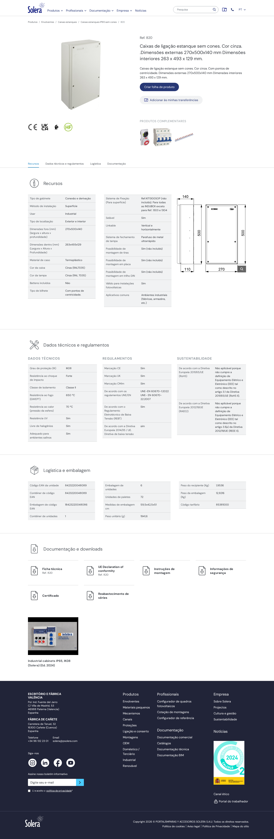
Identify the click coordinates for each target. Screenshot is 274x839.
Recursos (33, 163)
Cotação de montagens (173, 712)
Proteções (130, 725)
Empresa (123, 11)
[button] (232, 9)
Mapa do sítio (240, 826)
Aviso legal (193, 826)
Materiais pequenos (136, 707)
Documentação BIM (170, 755)
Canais (127, 719)
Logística (95, 163)
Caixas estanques (67, 22)
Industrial (129, 760)
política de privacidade (59, 790)
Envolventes (47, 22)
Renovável (130, 766)
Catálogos (164, 743)
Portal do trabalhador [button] (232, 801)
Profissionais (74, 11)
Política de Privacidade (216, 826)
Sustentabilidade (225, 719)
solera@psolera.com (65, 741)
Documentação (99, 11)
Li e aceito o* (52, 790)
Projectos (220, 707)
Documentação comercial (174, 737)
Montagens (130, 737)
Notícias (140, 11)
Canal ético (221, 794)
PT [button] (241, 9)
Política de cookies (173, 826)
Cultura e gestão (225, 713)
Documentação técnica (173, 749)
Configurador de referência (175, 718)
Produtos (53, 11)
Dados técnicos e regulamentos (64, 163)
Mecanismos (131, 713)
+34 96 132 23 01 (38, 741)
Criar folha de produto (159, 87)
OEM (126, 743)
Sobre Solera (222, 701)
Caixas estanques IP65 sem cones (99, 22)
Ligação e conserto (136, 731)
